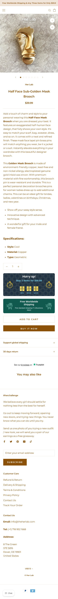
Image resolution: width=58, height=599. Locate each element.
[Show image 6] (34, 77)
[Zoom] (52, 20)
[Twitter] (11, 441)
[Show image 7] (37, 77)
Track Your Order (13, 505)
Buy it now (29, 328)
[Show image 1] (20, 77)
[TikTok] (31, 441)
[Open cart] (54, 10)
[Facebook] (4, 441)
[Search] (49, 10)
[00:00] (29, 43)
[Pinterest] (17, 441)
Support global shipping (15, 342)
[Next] (42, 77)
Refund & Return (12, 479)
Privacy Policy (11, 495)
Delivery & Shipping (14, 485)
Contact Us (9, 500)
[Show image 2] (23, 77)
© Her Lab (29, 575)
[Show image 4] (29, 77)
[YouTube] (24, 441)
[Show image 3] (26, 77)
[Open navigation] (3, 10)
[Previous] (15, 77)
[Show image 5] (32, 77)
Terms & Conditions (14, 490)
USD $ (28, 569)
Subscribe (15, 462)
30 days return (10, 351)
